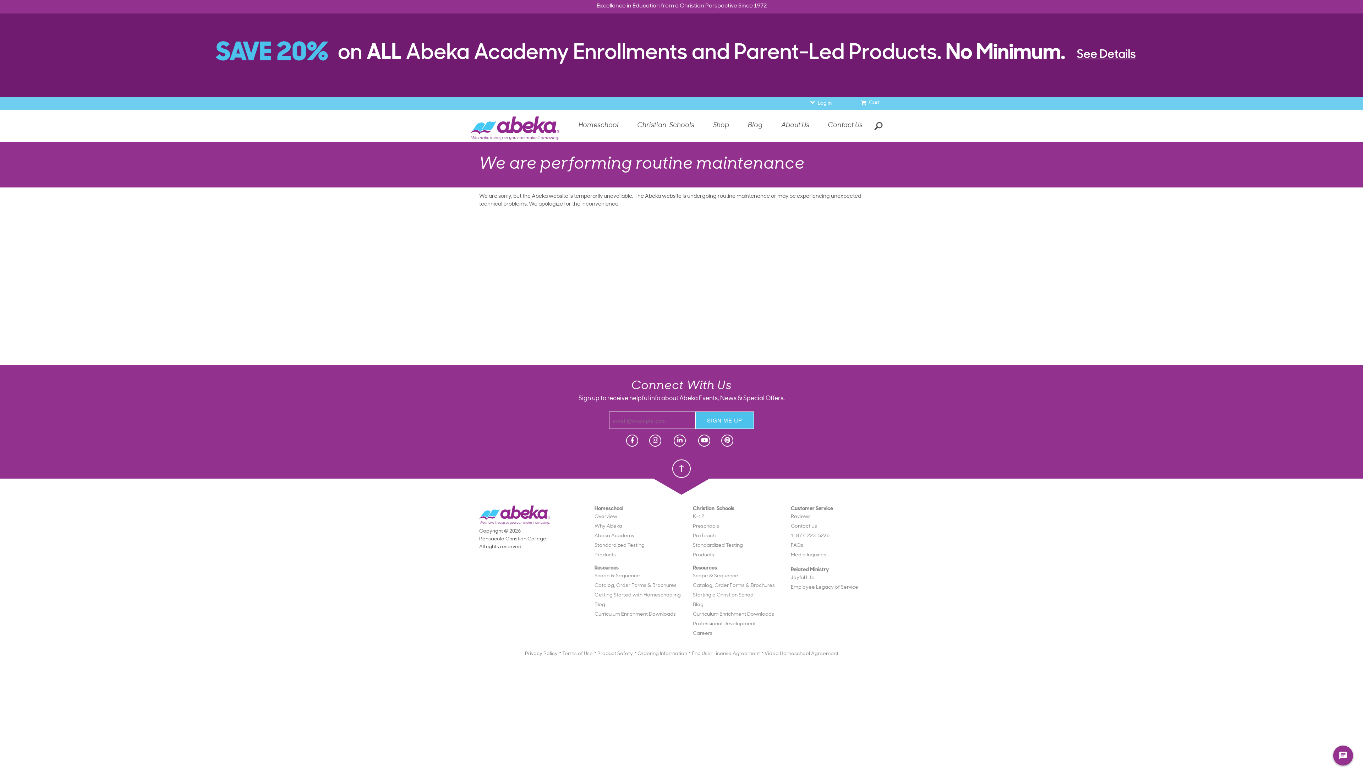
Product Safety (615, 653)
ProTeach (704, 536)
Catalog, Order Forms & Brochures (636, 585)
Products (605, 555)
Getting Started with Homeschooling (638, 595)
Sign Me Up (724, 420)
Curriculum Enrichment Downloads (635, 614)
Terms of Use (577, 653)
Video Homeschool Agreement (801, 653)
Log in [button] (825, 103)
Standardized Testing (620, 545)
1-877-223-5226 (810, 536)
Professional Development (724, 624)
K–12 (698, 516)
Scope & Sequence (617, 576)
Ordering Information (662, 653)
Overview (606, 516)
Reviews (801, 516)
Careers (702, 633)
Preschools (706, 526)
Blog (600, 604)
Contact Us (845, 125)
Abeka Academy (615, 536)
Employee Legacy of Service (824, 587)
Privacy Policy (541, 653)
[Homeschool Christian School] (631, 440)
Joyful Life (803, 577)
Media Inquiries (808, 555)
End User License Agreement (726, 653)
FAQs (797, 545)
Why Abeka (608, 526)
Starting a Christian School (724, 595)
